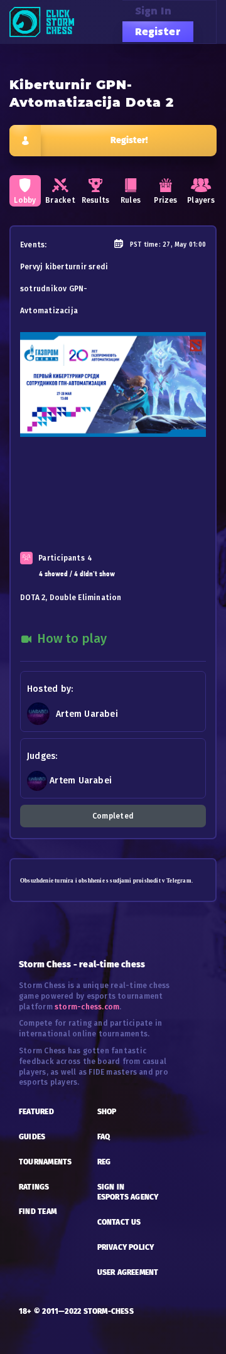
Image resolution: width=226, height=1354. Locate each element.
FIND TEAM (37, 1211)
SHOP (107, 1111)
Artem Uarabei (87, 714)
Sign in (153, 11)
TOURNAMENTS (45, 1162)
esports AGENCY (128, 1197)
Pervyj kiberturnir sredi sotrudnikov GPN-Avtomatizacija (64, 288)
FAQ (103, 1136)
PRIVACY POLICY (125, 1247)
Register (158, 31)
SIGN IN (111, 1187)
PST (136, 245)
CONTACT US (119, 1222)
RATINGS (34, 1187)
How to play (70, 638)
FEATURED (36, 1111)
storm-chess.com (87, 1006)
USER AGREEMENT (128, 1272)
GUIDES (32, 1136)
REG (104, 1162)
